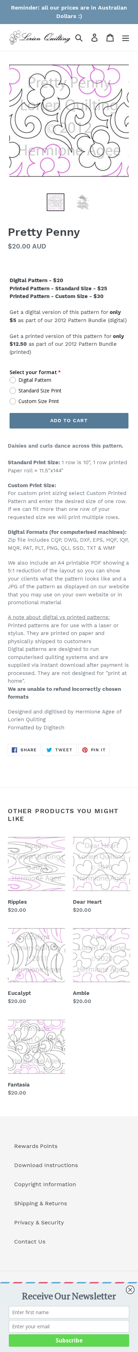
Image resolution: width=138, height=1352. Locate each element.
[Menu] (125, 38)
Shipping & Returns (40, 1203)
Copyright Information (45, 1184)
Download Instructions (46, 1165)
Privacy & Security (39, 1222)
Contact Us (29, 1241)
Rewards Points (35, 1146)
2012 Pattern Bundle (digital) (90, 320)
